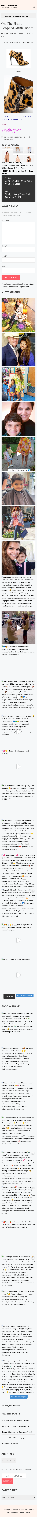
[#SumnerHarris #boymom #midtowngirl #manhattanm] (18, 662)
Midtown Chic (20, 137)
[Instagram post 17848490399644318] (18, 975)
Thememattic (24, 1512)
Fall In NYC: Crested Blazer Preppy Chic (16, 1426)
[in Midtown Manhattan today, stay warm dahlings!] (18, 801)
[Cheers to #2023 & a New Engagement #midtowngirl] (18, 627)
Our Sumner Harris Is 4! (10, 1444)
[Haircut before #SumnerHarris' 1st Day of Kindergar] (18, 488)
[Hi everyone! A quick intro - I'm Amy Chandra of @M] (18, 1376)
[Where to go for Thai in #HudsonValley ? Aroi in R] (18, 1272)
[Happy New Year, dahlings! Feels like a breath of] (18, 593)
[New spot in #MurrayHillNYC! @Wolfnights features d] (18, 1029)
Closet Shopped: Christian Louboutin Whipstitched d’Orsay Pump (17, 167)
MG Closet (8, 137)
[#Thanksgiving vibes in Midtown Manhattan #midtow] (18, 315)
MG (2, 36)
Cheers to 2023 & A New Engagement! (15, 1438)
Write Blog (11, 1512)
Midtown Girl (9, 5)
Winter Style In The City (12, 162)
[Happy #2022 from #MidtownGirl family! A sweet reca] (18, 836)
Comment (6, 220)
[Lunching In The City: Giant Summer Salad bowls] (18, 1307)
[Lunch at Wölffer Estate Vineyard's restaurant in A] (18, 1342)
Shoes (13, 140)
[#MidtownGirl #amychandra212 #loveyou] (18, 766)
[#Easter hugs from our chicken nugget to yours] (18, 558)
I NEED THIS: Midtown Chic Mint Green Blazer (18, 172)
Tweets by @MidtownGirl (11, 1406)
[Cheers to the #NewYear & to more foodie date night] (18, 1098)
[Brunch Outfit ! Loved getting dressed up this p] (18, 871)
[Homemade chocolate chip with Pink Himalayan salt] (18, 1064)
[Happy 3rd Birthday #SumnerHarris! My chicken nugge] (18, 905)
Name (4, 246)
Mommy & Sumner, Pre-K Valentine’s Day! (17, 1432)
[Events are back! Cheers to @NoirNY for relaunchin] (18, 1203)
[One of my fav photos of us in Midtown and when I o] (18, 349)
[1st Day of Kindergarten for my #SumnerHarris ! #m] (18, 454)
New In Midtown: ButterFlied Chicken (15, 1420)
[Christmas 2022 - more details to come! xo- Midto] (18, 732)
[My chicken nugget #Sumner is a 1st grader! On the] (18, 384)
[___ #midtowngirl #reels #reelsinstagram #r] (18, 940)
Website (5, 266)
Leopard (5, 140)
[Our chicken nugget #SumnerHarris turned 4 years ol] (18, 697)
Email (4, 256)
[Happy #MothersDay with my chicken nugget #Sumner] (18, 419)
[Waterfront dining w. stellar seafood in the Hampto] (18, 1133)
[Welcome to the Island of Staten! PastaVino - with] (18, 1168)
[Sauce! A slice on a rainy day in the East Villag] (18, 1237)
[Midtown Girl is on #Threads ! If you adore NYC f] (18, 523)
